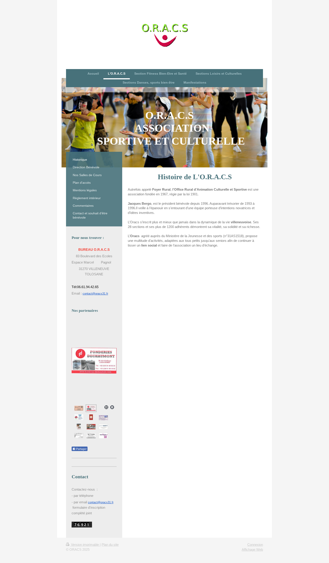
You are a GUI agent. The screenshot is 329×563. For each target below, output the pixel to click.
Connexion (255, 544)
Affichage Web (252, 549)
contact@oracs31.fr (95, 293)
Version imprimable (85, 544)
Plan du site (110, 544)
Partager (81, 449)
